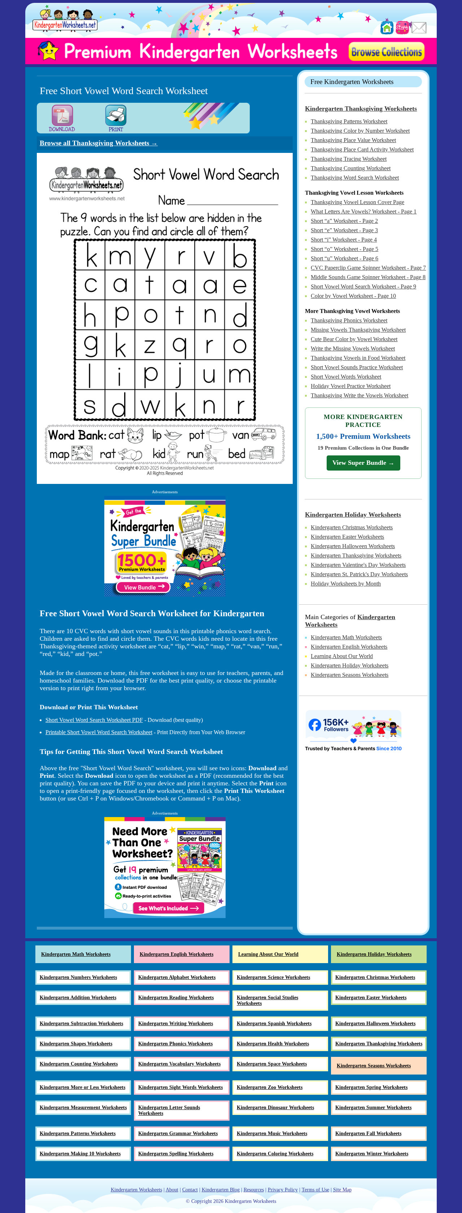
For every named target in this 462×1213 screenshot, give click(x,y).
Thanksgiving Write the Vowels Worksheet (359, 395)
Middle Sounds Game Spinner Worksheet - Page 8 (368, 277)
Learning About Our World (342, 656)
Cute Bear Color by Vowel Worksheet (354, 339)
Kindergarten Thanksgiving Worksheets (361, 108)
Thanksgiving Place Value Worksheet (353, 140)
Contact (190, 1189)
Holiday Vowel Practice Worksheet (351, 386)
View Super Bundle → (363, 462)
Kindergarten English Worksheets (349, 647)
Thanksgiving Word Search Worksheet (355, 178)
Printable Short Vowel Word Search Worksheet (98, 732)
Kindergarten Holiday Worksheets (353, 514)
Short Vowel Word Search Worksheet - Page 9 (363, 286)
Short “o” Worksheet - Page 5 (344, 249)
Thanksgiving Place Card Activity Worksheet (362, 149)
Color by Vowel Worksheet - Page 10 (353, 296)
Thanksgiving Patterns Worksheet (349, 121)
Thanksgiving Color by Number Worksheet (360, 131)
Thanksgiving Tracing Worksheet (349, 159)
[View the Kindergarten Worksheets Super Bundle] (165, 546)
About (172, 1189)
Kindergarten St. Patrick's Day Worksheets (359, 574)
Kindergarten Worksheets (136, 1189)
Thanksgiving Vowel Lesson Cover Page (357, 202)
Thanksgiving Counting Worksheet (351, 168)
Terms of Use (315, 1189)
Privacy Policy (283, 1189)
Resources (254, 1189)
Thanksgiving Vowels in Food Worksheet (358, 358)
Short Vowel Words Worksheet (346, 377)
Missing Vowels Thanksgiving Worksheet (358, 330)
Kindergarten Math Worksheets (346, 637)
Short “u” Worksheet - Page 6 (344, 258)
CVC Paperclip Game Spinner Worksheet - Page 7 (368, 268)
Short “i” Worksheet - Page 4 (344, 240)
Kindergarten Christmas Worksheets (352, 527)
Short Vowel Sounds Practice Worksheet (357, 367)
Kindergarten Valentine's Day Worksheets (358, 565)
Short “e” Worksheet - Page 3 (344, 230)
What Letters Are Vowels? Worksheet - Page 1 (364, 211)
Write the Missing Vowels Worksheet (353, 348)
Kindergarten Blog (221, 1189)
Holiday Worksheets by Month (346, 584)
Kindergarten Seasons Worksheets (349, 675)
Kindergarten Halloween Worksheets (353, 546)
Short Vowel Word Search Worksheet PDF (94, 720)
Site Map (342, 1189)
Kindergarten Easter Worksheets (347, 537)
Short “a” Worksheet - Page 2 (344, 221)
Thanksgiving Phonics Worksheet (349, 320)
